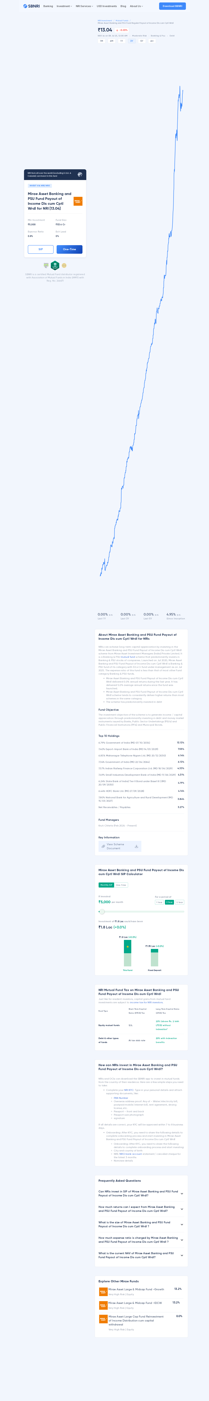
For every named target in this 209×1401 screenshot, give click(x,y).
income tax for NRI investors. (146, 1002)
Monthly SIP (106, 885)
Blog (123, 6)
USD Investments (107, 6)
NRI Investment (105, 21)
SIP (41, 249)
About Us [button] (135, 6)
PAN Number (121, 1098)
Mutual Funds (122, 21)
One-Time (69, 249)
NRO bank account (131, 1153)
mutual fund (128, 656)
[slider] (101, 911)
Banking (48, 6)
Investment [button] (63, 6)
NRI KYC (129, 1090)
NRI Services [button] (83, 6)
